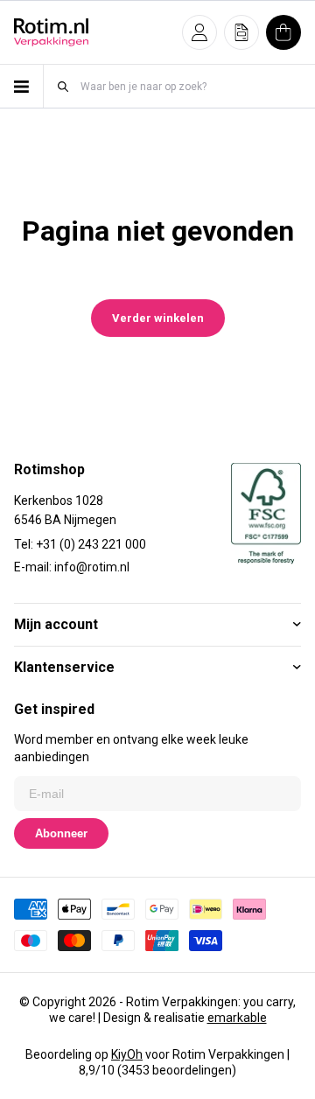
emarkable (237, 1018)
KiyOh (127, 1054)
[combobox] (190, 86)
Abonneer (61, 833)
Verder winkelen (158, 318)
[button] (199, 32)
